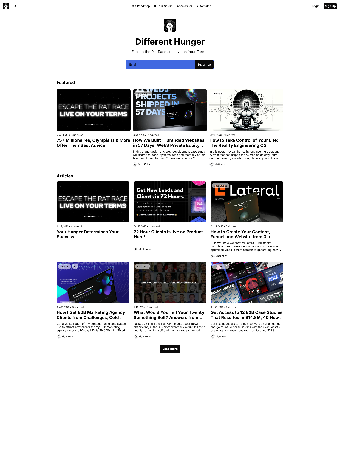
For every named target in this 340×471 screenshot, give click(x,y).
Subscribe (204, 64)
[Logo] (6, 6)
